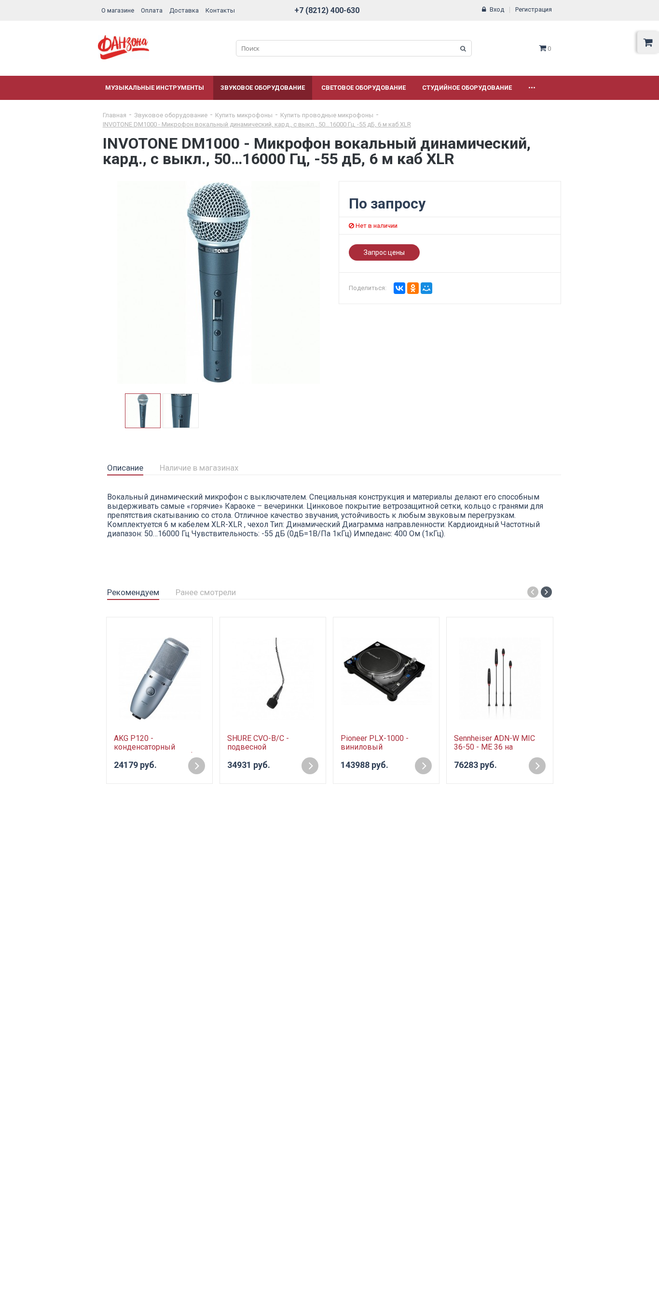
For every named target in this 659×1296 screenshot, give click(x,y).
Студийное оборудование (467, 87)
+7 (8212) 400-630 (326, 10)
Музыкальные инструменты (154, 87)
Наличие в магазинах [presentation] (199, 468)
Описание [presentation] (125, 468)
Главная (114, 115)
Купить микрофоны (244, 115)
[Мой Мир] (426, 288)
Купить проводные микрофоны (326, 115)
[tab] (125, 468)
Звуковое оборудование (262, 87)
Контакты (220, 10)
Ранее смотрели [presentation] (206, 592)
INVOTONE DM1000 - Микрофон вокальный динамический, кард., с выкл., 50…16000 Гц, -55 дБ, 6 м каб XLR (257, 124)
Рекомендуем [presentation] (133, 592)
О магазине (117, 10)
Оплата (152, 10)
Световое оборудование (363, 87)
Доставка (184, 10)
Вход (497, 9)
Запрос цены (384, 252)
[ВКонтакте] (399, 288)
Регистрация (533, 9)
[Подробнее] (196, 765)
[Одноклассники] (413, 288)
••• (531, 87)
